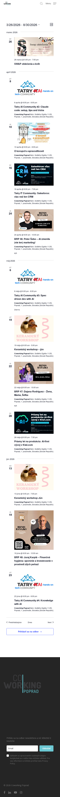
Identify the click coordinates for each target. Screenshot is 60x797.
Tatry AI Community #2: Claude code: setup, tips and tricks (31, 108)
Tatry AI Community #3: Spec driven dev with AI (30, 297)
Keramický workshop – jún (29, 349)
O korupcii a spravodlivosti (29, 151)
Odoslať (46, 748)
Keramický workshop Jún (28, 498)
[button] (51, 3)
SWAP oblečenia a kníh (27, 63)
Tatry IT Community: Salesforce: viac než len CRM (32, 194)
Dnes (30, 622)
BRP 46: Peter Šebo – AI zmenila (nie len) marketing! (32, 240)
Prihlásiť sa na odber (28, 631)
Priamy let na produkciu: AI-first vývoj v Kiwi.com (31, 443)
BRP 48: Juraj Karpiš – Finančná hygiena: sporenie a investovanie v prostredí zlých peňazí (33, 561)
